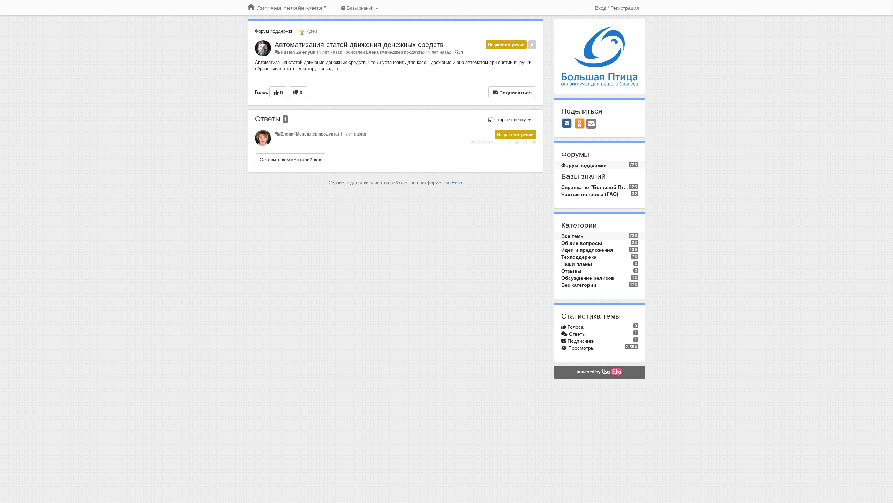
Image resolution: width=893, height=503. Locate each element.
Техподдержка (578, 256)
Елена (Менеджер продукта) (395, 52)
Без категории (578, 284)
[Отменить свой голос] (525, 142)
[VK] (567, 123)
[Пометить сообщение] (502, 142)
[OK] (580, 123)
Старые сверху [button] (510, 119)
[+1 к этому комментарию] (517, 142)
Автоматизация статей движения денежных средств (359, 44)
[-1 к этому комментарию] (534, 142)
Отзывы (571, 270)
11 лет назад (353, 134)
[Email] (591, 124)
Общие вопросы (581, 242)
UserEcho (452, 182)
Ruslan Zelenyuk (297, 52)
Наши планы (576, 263)
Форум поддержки (274, 31)
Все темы (573, 235)
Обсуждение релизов (587, 277)
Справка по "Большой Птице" (595, 186)
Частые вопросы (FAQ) (589, 193)
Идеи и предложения (587, 249)
